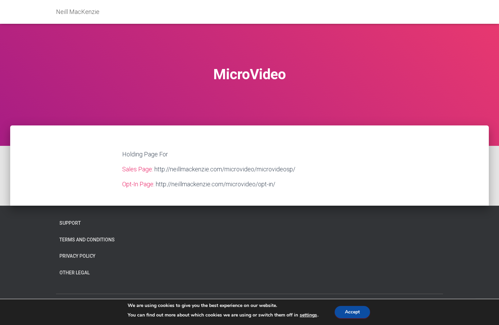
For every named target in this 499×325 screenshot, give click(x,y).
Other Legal (74, 272)
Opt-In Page (137, 184)
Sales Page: (137, 169)
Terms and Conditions (87, 239)
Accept (352, 312)
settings (308, 315)
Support (70, 223)
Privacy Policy (77, 256)
